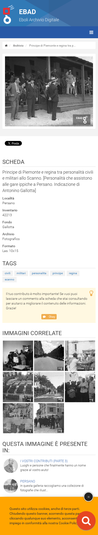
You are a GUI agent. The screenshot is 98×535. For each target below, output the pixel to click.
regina (73, 273)
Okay (51, 316)
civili (7, 273)
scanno (9, 279)
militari (21, 273)
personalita (39, 273)
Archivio (18, 45)
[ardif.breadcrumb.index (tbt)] (6, 45)
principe (58, 273)
